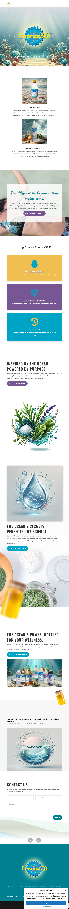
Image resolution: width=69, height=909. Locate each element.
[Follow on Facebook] (30, 840)
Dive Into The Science (17, 548)
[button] (65, 890)
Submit (57, 817)
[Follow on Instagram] (38, 840)
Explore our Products (34, 213)
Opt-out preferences (46, 906)
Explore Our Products (18, 654)
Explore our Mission (17, 383)
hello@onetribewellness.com (15, 896)
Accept (46, 903)
